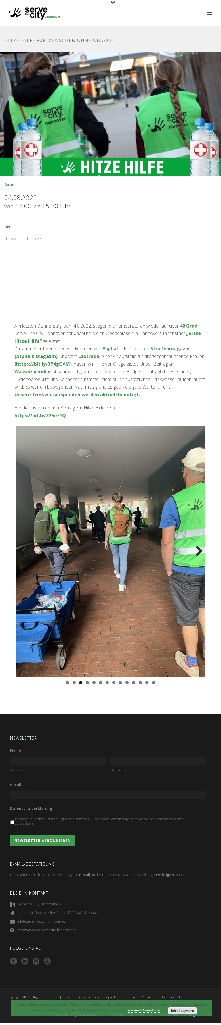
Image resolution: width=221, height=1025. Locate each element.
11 (133, 682)
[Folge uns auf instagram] (36, 961)
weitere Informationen (144, 1010)
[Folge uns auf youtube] (47, 961)
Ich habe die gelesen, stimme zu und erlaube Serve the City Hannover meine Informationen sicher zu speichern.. (99, 821)
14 (153, 682)
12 (140, 682)
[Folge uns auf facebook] (13, 961)
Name (17, 750)
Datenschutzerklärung (33, 808)
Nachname (118, 770)
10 (127, 682)
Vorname (17, 770)
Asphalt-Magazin (36, 356)
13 (146, 682)
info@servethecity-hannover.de (41, 921)
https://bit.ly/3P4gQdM (43, 364)
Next (197, 551)
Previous (24, 551)
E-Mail (18, 785)
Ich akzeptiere (182, 1010)
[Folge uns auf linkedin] (24, 961)
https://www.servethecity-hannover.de (47, 930)
